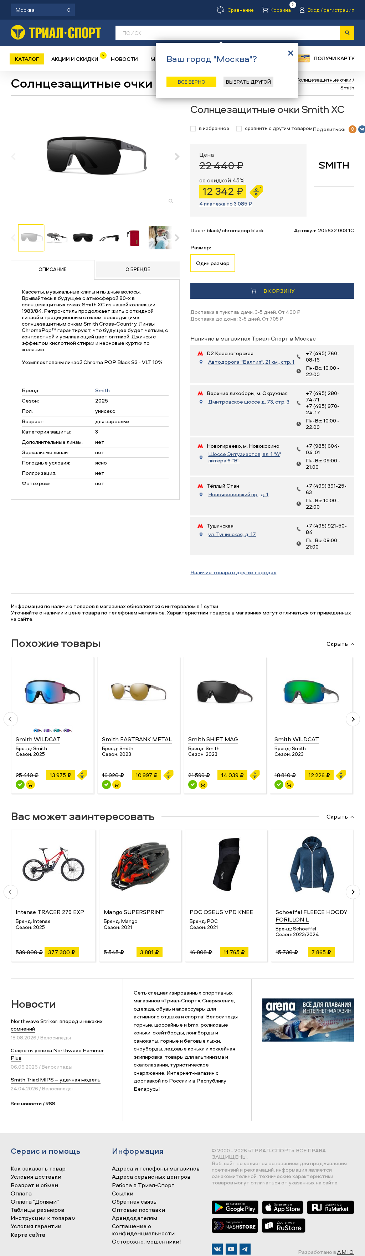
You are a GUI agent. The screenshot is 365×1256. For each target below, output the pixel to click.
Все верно (191, 81)
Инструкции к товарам (43, 1218)
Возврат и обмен (34, 1185)
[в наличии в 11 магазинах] (20, 784)
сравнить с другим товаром (279, 128)
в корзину (278, 291)
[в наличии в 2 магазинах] (278, 784)
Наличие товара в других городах (233, 572)
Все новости (26, 1103)
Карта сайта (28, 1235)
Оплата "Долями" (35, 1201)
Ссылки (122, 1193)
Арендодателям (134, 1218)
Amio (345, 1252)
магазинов (151, 612)
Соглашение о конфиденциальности (143, 1230)
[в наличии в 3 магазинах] (192, 784)
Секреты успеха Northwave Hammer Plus (57, 1054)
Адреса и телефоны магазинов (156, 1168)
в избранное (214, 128)
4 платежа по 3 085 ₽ (225, 203)
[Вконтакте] (217, 1249)
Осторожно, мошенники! (146, 1241)
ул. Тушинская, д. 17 (232, 534)
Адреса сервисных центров (151, 1176)
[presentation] (17, 156)
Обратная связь (134, 1201)
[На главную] (56, 32)
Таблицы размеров (37, 1210)
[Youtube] (231, 1249)
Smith (102, 390)
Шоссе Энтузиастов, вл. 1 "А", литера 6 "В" (245, 457)
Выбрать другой (248, 81)
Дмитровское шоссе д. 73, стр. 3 (248, 402)
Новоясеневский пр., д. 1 (238, 494)
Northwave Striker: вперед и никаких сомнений (57, 1024)
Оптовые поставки (138, 1210)
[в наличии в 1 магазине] (106, 784)
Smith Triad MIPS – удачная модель (56, 1079)
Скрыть (337, 644)
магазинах (249, 612)
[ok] (352, 129)
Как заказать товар (38, 1168)
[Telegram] (245, 1249)
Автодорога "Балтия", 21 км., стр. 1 (251, 362)
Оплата (21, 1193)
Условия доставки (36, 1176)
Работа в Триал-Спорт (143, 1185)
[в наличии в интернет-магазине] (30, 784)
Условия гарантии (36, 1226)
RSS (50, 1103)
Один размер (213, 263)
